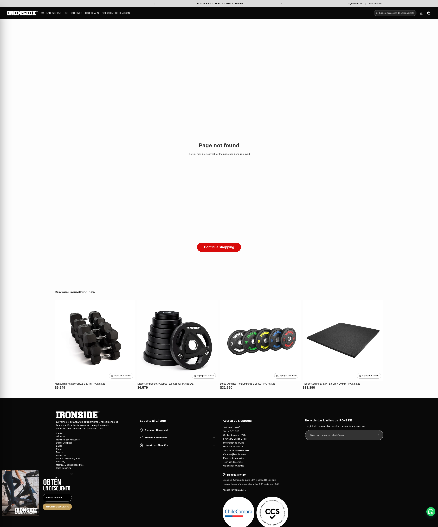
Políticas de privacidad (233, 458)
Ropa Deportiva (63, 468)
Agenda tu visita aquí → (235, 490)
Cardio (59, 433)
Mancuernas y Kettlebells (68, 439)
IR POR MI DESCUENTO (57, 507)
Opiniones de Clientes (233, 466)
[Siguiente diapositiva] (130, 340)
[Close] (71, 474)
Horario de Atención (156, 445)
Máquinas (60, 436)
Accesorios (61, 455)
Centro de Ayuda (375, 4)
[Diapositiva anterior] (60, 340)
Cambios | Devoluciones (234, 454)
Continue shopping (219, 247)
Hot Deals (92, 13)
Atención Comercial (156, 430)
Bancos (59, 452)
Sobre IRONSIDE (231, 431)
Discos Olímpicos (64, 443)
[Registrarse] (378, 435)
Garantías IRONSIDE (233, 446)
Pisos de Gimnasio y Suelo (68, 458)
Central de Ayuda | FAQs (234, 435)
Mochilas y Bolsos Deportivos (69, 465)
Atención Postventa (156, 437)
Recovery (60, 462)
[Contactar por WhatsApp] (430, 511)
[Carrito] (429, 13)
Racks (59, 449)
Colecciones (73, 13)
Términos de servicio (233, 462)
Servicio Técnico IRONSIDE (236, 450)
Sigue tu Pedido (355, 4)
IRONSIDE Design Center (235, 439)
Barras (59, 446)
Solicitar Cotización (116, 13)
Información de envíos (233, 442)
